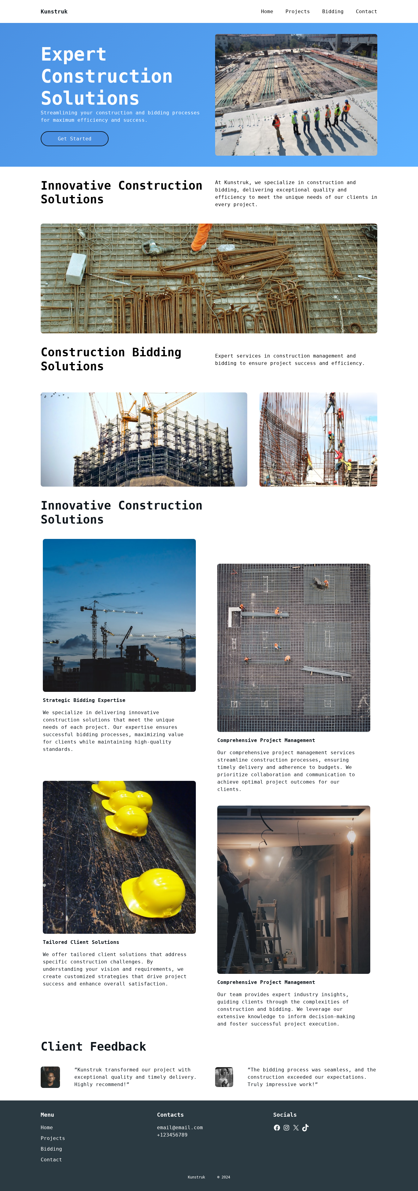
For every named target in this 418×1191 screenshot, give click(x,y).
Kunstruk (54, 11)
